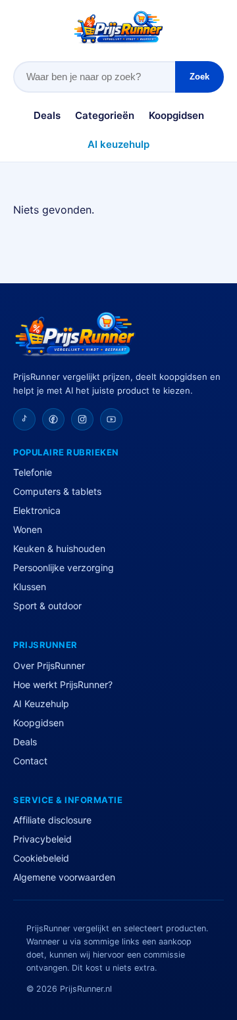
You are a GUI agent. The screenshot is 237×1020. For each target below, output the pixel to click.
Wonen (27, 529)
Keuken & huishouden (59, 548)
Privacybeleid (42, 839)
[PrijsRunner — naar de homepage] (118, 27)
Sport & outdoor (47, 605)
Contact (30, 760)
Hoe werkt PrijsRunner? (63, 684)
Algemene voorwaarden (64, 877)
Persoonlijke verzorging (63, 567)
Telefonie (32, 472)
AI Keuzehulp (41, 703)
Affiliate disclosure (52, 819)
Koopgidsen (176, 115)
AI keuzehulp (118, 144)
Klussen (29, 586)
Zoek (199, 76)
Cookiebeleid (41, 858)
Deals (47, 115)
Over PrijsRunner (49, 665)
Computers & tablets (57, 491)
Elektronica (37, 510)
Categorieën (104, 115)
